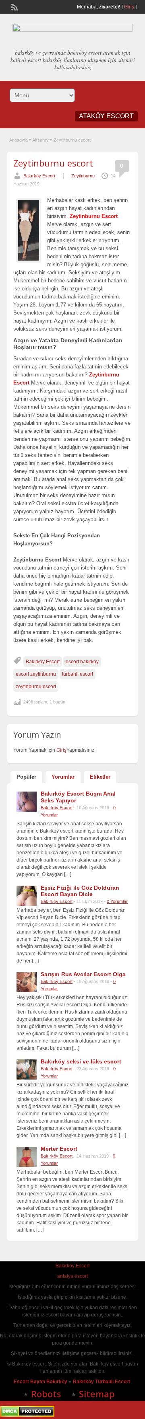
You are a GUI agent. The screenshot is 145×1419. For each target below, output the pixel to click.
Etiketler (100, 777)
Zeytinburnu (83, 175)
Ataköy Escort (106, 116)
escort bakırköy (82, 661)
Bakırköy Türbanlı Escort (102, 1381)
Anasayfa (18, 140)
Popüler (26, 777)
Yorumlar (63, 777)
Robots (46, 1394)
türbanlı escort (77, 674)
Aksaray (40, 140)
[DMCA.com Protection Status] (27, 1415)
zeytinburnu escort (36, 686)
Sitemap (97, 1394)
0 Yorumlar (117, 901)
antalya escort (72, 1276)
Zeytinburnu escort (53, 163)
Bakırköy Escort (39, 175)
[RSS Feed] (13, 6)
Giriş (129, 7)
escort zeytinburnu (36, 674)
